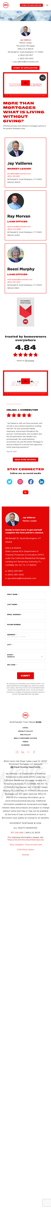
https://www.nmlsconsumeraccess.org (25, 840)
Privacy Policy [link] (25, 731)
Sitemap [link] (25, 855)
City (9, 644)
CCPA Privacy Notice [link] (25, 850)
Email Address (14, 614)
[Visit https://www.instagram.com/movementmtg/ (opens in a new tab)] (20, 482)
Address (11, 634)
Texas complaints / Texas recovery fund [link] (25, 845)
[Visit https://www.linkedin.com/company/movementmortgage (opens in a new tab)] (41, 482)
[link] (6, 5)
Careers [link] (25, 745)
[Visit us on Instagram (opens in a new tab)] (17, 752)
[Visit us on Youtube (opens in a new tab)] (28, 752)
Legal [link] (26, 728)
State (10, 654)
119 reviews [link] (29, 361)
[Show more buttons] (46, 96)
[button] (47, 5)
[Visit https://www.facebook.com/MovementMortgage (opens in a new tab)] (31, 482)
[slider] (25, 96)
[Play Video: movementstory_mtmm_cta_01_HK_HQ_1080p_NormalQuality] (25, 83)
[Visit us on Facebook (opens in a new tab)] (33, 752)
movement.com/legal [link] (37, 804)
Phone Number (14, 624)
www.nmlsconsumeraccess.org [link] (19, 801)
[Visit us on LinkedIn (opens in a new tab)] (22, 752)
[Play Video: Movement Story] (25, 381)
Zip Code (11, 665)
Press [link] (25, 742)
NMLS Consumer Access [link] (25, 738)
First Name (12, 594)
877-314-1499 (17, 833)
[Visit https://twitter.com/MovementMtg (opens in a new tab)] (9, 482)
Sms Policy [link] (25, 735)
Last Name (12, 604)
